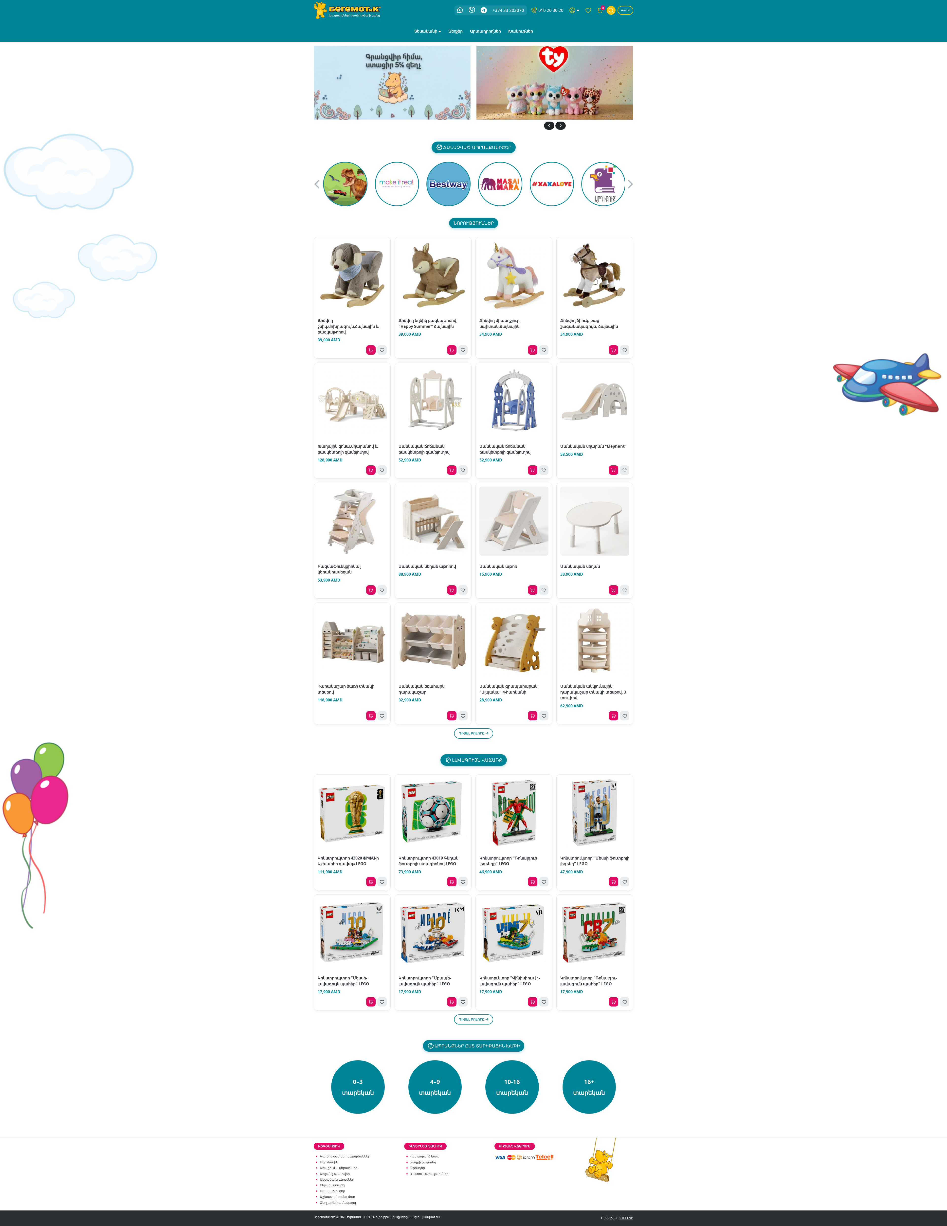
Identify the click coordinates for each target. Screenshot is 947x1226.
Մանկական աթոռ (498, 566)
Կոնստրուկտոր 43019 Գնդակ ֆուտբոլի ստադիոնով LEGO (428, 860)
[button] (549, 126)
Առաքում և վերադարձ (339, 1168)
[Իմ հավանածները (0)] (588, 10)
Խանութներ (520, 31)
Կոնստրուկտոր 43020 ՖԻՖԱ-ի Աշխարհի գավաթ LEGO (348, 860)
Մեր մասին (329, 1162)
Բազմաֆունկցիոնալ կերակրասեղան (339, 569)
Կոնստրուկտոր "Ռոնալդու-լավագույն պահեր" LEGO (588, 980)
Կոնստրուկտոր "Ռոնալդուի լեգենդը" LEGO (508, 860)
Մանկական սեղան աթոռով (427, 566)
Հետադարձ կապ (424, 1156)
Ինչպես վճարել (332, 1185)
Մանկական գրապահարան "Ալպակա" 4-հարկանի (508, 689)
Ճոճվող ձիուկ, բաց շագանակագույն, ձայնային (589, 323)
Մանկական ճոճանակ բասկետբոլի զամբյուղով (424, 449)
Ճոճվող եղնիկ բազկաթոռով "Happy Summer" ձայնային (427, 323)
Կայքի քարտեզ (423, 1162)
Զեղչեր (455, 31)
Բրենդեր (417, 1168)
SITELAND (626, 1218)
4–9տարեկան (435, 1087)
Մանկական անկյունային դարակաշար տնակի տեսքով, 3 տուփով (593, 691)
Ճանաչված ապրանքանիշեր (477, 147)
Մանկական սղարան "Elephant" (593, 446)
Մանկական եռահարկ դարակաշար (422, 689)
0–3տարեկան (358, 1087)
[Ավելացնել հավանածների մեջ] (382, 350)
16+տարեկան (589, 1087)
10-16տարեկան (512, 1087)
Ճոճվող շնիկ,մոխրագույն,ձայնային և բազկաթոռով (348, 326)
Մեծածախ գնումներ (337, 1179)
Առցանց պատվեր (335, 1173)
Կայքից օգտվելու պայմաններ (345, 1156)
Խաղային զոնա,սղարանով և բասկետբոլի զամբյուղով (348, 449)
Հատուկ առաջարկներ (429, 1173)
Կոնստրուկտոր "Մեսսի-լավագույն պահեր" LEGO (343, 980)
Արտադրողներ (485, 31)
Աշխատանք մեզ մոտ (337, 1196)
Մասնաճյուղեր (332, 1191)
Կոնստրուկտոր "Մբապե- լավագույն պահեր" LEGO (425, 980)
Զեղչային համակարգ (338, 1202)
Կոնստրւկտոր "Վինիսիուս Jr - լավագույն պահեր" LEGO (509, 980)
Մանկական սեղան (580, 566)
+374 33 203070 (508, 10)
